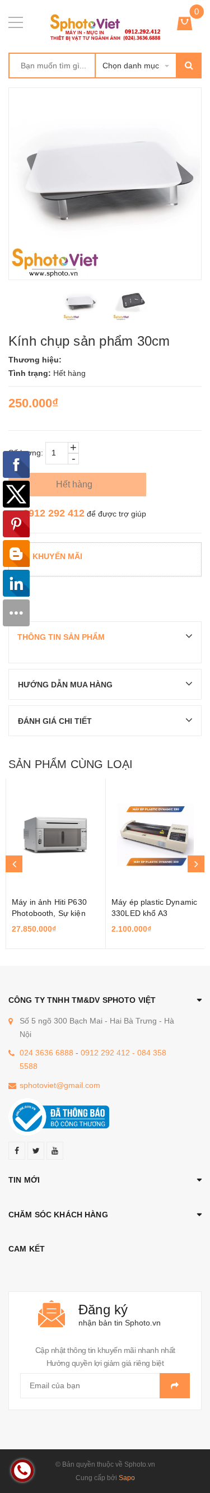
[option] (80, 303)
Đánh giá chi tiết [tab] (55, 721)
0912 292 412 (54, 513)
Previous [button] (14, 863)
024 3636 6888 (46, 1052)
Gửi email (175, 1385)
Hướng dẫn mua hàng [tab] (65, 684)
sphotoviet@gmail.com (60, 1085)
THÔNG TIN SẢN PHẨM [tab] (61, 636)
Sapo (127, 1478)
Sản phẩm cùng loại (70, 764)
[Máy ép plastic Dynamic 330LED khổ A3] (155, 835)
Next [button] (196, 863)
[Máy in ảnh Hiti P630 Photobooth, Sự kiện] (55, 835)
